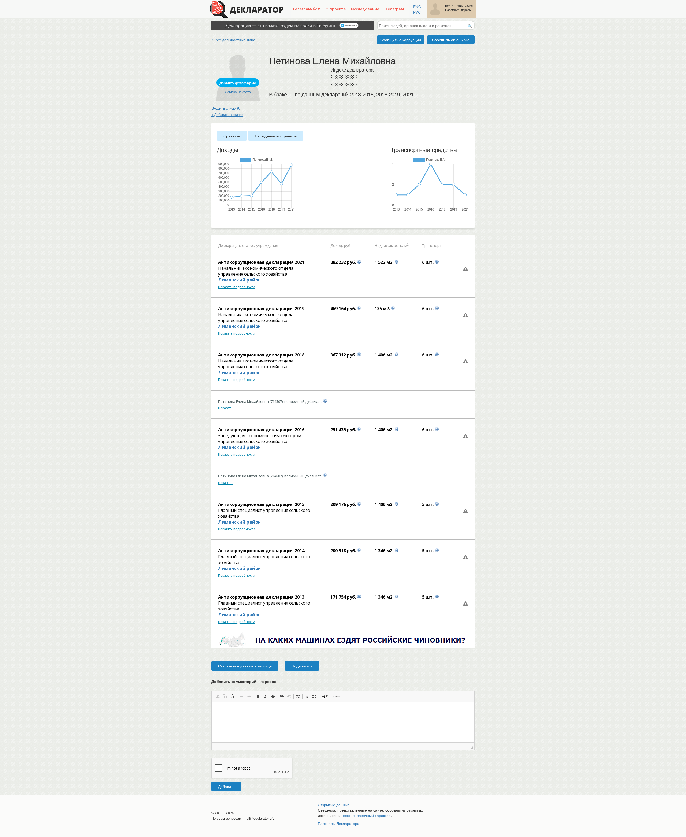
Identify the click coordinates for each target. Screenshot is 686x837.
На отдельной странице (276, 135)
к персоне (267, 681)
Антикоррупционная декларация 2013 (261, 597)
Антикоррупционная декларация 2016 (261, 430)
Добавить (226, 786)
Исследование (365, 9)
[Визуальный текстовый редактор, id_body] (343, 722)
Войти (449, 5)
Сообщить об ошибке (450, 39)
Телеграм (394, 9)
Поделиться (302, 666)
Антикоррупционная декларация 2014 (261, 551)
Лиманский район (239, 280)
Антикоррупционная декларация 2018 (261, 355)
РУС (417, 12)
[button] (217, 696)
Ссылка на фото (238, 91)
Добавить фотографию (237, 82)
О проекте (336, 9)
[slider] (219, 220)
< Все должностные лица (233, 39)
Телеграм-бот (306, 9)
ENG (417, 6)
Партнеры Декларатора (338, 823)
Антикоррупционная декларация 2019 (261, 308)
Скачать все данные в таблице (245, 666)
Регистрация (464, 5)
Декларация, (229, 245)
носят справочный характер (366, 815)
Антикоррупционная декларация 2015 (261, 504)
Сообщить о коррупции (400, 39)
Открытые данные (334, 804)
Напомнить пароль (458, 10)
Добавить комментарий (243, 681)
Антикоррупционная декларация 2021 (261, 262)
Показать (225, 408)
